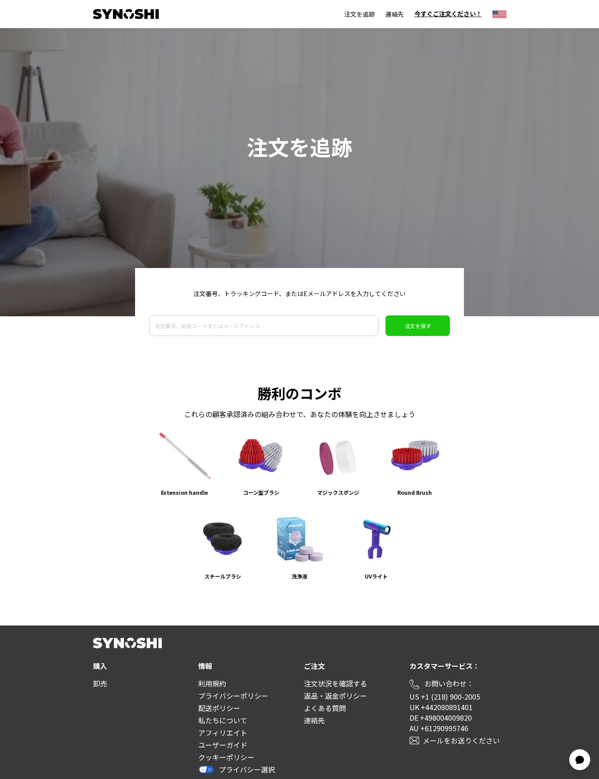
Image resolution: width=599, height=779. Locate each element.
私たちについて (222, 720)
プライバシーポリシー (233, 695)
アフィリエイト (222, 732)
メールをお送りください (461, 740)
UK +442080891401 (441, 707)
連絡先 (394, 14)
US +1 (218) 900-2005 (445, 696)
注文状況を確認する (335, 683)
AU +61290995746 (439, 728)
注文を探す (418, 325)
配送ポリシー (219, 708)
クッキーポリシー (226, 757)
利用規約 (212, 683)
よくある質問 (325, 708)
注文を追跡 (359, 14)
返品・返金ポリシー (335, 695)
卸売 (100, 683)
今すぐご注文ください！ (448, 14)
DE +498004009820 (441, 717)
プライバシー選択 (247, 769)
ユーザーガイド (222, 745)
